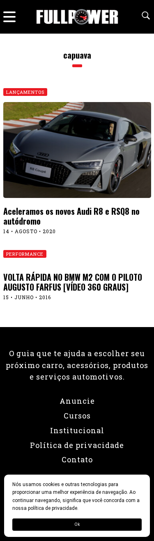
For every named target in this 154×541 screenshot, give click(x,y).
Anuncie (77, 401)
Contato (77, 459)
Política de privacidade (77, 445)
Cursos (77, 416)
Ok (77, 524)
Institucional (77, 430)
